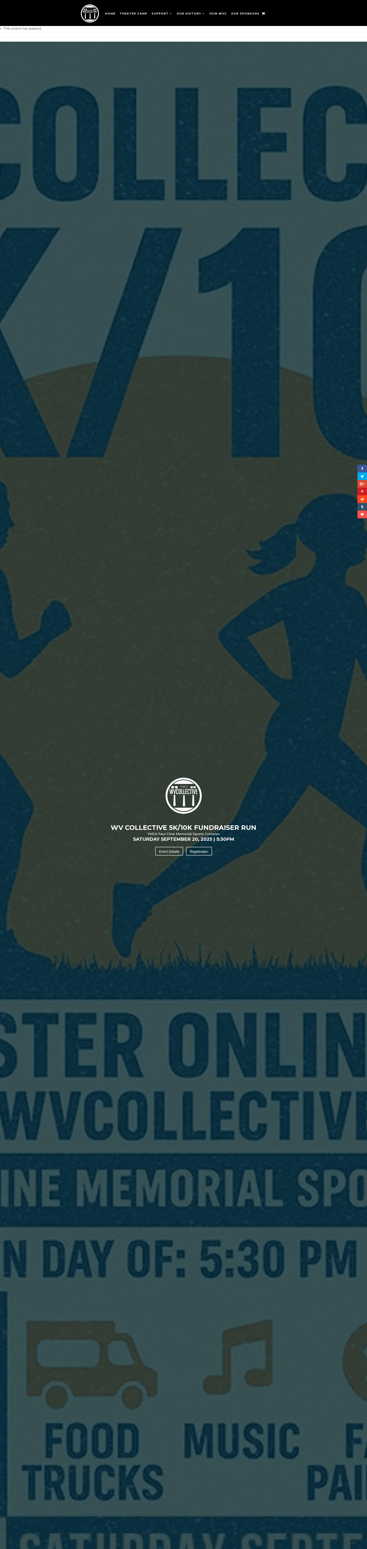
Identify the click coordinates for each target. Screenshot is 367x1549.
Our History (189, 13)
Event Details (169, 851)
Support (160, 13)
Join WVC (218, 13)
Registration (199, 851)
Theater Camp (133, 13)
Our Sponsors (245, 13)
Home (110, 13)
